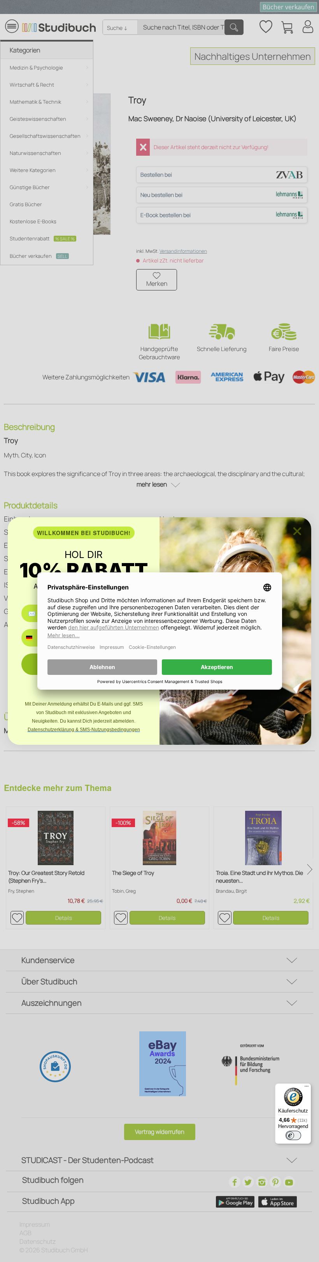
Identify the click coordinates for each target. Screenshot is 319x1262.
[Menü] (306, 1088)
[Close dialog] (297, 531)
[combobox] (35, 637)
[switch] (293, 1135)
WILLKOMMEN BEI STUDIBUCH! (84, 533)
